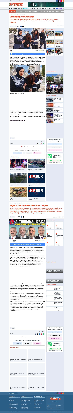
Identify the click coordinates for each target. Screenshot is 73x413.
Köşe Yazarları (11, 398)
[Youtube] (61, 1)
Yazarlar (20, 8)
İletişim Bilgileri (58, 408)
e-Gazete (10, 401)
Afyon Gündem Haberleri (13, 403)
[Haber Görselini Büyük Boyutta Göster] (27, 38)
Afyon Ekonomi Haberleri (13, 405)
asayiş (13, 26)
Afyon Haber (36, 404)
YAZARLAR (12, 393)
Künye (11, 0)
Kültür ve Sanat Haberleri (26, 403)
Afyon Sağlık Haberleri (25, 400)
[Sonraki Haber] (63, 11)
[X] (58, 1)
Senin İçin (59, 8)
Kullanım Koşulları (50, 408)
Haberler (11, 14)
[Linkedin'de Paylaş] (39, 143)
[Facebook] (57, 1)
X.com (28, 153)
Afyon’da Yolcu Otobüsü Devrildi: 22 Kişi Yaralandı (54, 11)
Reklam (15, 0)
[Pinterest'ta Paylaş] (41, 143)
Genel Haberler (24, 398)
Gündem (15, 8)
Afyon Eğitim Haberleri (25, 401)
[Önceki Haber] (61, 11)
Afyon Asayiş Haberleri (13, 408)
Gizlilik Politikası (58, 403)
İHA (16, 50)
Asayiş (43, 8)
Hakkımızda (49, 403)
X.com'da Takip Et (56, 147)
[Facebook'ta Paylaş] (21, 26)
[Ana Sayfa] (11, 8)
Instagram (38, 153)
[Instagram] (60, 1)
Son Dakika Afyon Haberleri (39, 398)
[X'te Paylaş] (23, 26)
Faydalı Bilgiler (24, 405)
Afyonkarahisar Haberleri (38, 405)
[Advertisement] (4, 24)
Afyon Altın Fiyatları (37, 407)
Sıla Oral (14, 241)
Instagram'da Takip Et (55, 150)
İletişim (19, 0)
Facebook (18, 153)
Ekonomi (36, 8)
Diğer (54, 8)
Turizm (50, 8)
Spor (40, 8)
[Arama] (63, 8)
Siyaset (31, 8)
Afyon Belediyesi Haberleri (39, 400)
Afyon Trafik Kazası (37, 401)
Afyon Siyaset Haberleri (13, 404)
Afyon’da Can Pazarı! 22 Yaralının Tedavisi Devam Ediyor (28, 11)
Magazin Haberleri (24, 407)
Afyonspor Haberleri (13, 407)
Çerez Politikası (58, 405)
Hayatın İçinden (24, 404)
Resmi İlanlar (11, 400)
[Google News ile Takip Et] (41, 50)
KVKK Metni (57, 406)
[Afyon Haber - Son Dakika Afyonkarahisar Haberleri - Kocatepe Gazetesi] (55, 398)
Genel (46, 8)
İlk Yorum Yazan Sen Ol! (28, 146)
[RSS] (63, 1)
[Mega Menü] (9, 8)
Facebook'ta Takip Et (55, 143)
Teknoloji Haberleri (25, 408)
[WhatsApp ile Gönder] (43, 143)
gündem (13, 216)
